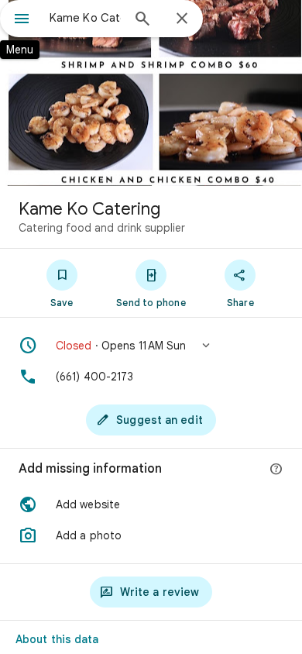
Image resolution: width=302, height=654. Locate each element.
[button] (151, 345)
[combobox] (85, 18)
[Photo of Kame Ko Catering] (151, 93)
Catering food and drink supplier (102, 228)
